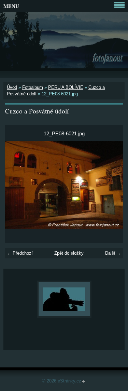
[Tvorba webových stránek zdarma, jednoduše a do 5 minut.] (83, 381)
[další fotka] (111, 185)
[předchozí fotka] (16, 185)
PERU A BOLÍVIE (65, 87)
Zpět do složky (69, 253)
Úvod (12, 87)
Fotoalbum (32, 87)
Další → (113, 253)
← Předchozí (20, 253)
